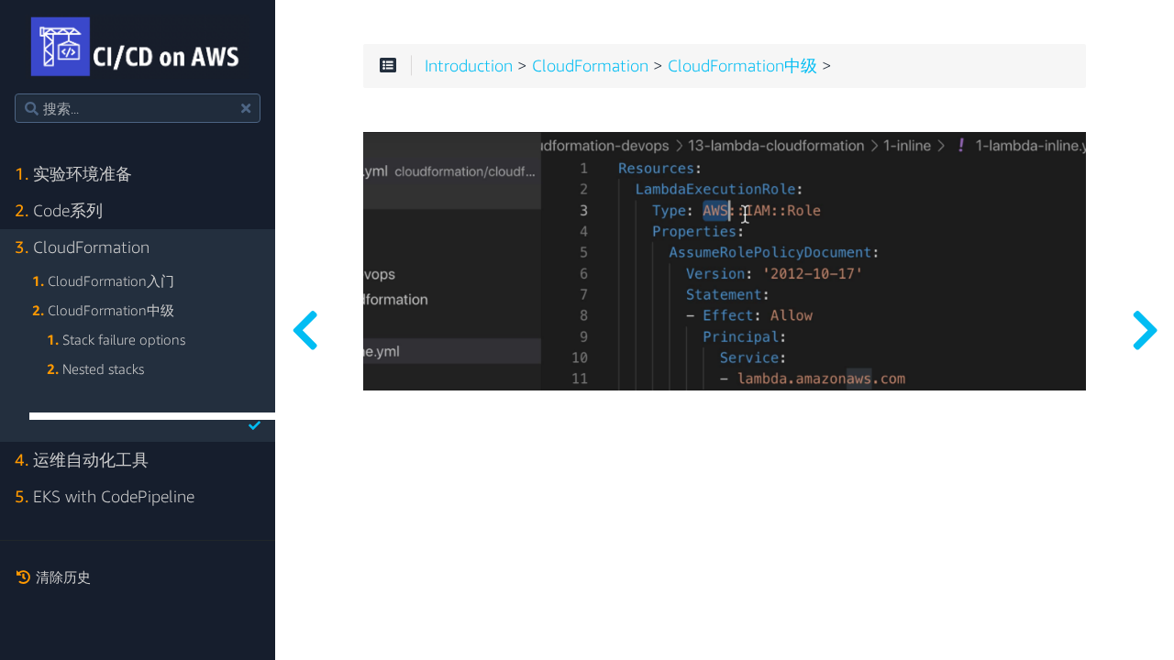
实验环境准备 (73, 173)
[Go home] (138, 47)
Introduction (469, 66)
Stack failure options (116, 339)
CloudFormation (82, 247)
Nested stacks (95, 368)
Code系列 (59, 210)
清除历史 (61, 576)
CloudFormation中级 (103, 310)
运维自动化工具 (82, 459)
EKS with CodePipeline (104, 496)
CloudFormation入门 (103, 280)
